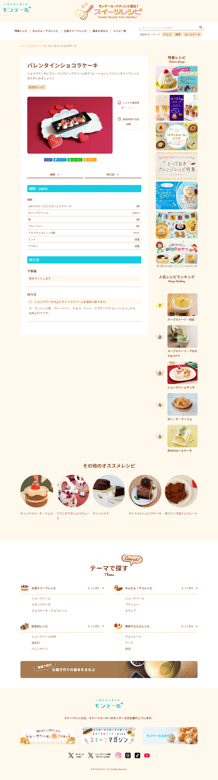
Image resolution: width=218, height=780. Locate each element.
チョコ (167, 34)
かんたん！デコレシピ (45, 31)
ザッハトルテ (101, 513)
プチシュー (132, 604)
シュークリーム (41, 598)
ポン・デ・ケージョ (179, 419)
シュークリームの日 (44, 636)
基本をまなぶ (100, 31)
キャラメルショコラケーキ (145, 513)
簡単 (178, 34)
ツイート (61, 159)
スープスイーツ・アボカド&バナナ (182, 353)
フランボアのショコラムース (73, 515)
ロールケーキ (192, 34)
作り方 (110, 174)
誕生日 (36, 643)
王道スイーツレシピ (75, 31)
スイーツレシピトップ (31, 45)
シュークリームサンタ (181, 387)
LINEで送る (76, 159)
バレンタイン (40, 649)
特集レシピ (20, 31)
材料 (52, 174)
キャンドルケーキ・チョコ (36, 513)
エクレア (130, 610)
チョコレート (133, 636)
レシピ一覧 (119, 31)
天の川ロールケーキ (179, 450)
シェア (48, 159)
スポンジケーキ (41, 604)
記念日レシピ (36, 87)
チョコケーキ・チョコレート (49, 610)
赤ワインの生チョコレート (181, 513)
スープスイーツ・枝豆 (180, 319)
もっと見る (94, 588)
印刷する (91, 159)
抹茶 (128, 649)
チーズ (129, 643)
